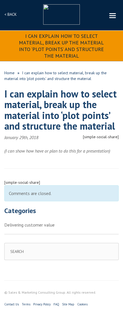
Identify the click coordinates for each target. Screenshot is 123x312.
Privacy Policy (42, 304)
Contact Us (11, 304)
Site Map (68, 304)
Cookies (82, 304)
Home (9, 72)
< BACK (10, 14)
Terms (26, 304)
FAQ (56, 304)
